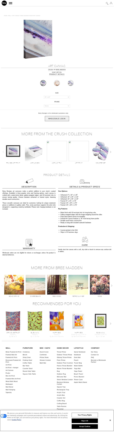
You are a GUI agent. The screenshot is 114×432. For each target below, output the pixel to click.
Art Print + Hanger (12, 367)
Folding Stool (27, 360)
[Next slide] (110, 152)
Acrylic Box (61, 395)
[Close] (110, 420)
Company (95, 348)
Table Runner (61, 406)
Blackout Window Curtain (63, 383)
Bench (25, 355)
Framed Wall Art (11, 355)
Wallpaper (9, 384)
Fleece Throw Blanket (64, 366)
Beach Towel (78, 374)
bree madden (61, 69)
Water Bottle (78, 366)
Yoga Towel (78, 371)
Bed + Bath (45, 348)
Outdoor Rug (61, 374)
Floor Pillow (61, 360)
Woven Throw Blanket (64, 368)
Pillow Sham (44, 357)
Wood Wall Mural (12, 381)
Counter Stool (28, 368)
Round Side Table (29, 371)
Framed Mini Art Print (13, 378)
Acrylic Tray (61, 392)
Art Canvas (9, 370)
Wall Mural (9, 387)
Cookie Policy (16, 420)
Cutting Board (62, 403)
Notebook (77, 355)
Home (5, 15)
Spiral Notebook (79, 352)
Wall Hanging (10, 390)
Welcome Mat (61, 377)
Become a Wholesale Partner (98, 361)
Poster (8, 373)
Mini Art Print (10, 376)
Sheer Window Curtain (65, 379)
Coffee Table (27, 363)
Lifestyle (78, 348)
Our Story (94, 352)
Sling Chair (27, 357)
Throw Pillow (61, 352)
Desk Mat (77, 357)
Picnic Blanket (79, 377)
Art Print (8, 365)
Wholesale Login (57, 119)
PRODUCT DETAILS (56, 74)
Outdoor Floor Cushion (65, 363)
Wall (9, 15)
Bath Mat (43, 363)
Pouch (76, 360)
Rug (58, 371)
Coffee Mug (61, 401)
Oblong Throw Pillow (64, 357)
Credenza (26, 352)
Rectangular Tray (63, 390)
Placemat (60, 409)
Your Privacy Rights (85, 415)
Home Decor (63, 348)
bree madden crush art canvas (30, 15)
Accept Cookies (84, 426)
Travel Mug (78, 363)
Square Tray (61, 387)
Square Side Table (29, 374)
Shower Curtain (45, 360)
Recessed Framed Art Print (13, 361)
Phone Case (78, 379)
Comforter (43, 355)
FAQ (92, 357)
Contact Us (95, 355)
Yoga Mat (77, 368)
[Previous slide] (3, 152)
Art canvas (15, 15)
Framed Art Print (11, 357)
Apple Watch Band (80, 382)
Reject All (84, 421)
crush (50, 69)
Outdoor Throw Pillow (64, 355)
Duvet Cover (44, 352)
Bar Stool (26, 366)
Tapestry (9, 392)
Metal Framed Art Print (13, 352)
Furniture (28, 348)
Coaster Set (61, 398)
